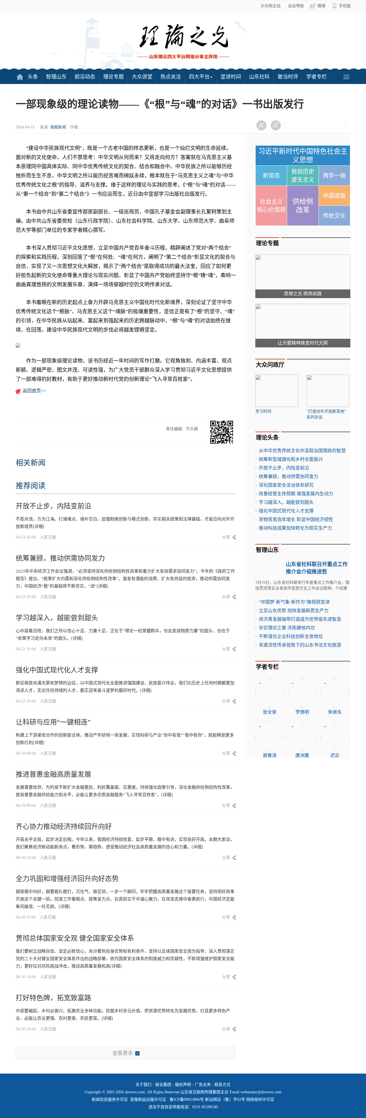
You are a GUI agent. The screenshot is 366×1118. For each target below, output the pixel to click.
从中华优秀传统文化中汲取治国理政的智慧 (302, 450)
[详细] (38, 526)
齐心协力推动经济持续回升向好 (64, 826)
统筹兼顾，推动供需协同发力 (60, 558)
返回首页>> (34, 390)
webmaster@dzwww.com (260, 1092)
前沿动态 (85, 77)
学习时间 (263, 411)
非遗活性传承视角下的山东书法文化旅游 (300, 645)
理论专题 (113, 77)
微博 (321, 6)
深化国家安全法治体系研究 (286, 485)
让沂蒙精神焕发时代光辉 (303, 342)
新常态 (271, 176)
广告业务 (203, 1084)
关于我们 (144, 1084)
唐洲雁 (302, 755)
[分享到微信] (297, 125)
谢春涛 (270, 755)
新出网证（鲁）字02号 (225, 1099)
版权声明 (183, 1084)
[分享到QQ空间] (325, 125)
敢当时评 (288, 77)
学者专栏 (316, 77)
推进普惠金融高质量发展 (53, 774)
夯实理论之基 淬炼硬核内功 (287, 627)
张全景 (270, 712)
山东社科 (259, 77)
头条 (33, 77)
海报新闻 (58, 127)
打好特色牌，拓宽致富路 (53, 998)
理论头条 (267, 437)
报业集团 (163, 1084)
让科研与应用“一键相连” (53, 722)
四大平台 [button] (199, 77)
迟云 (334, 755)
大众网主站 (270, 6)
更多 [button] (346, 77)
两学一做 (334, 176)
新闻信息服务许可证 (110, 1099)
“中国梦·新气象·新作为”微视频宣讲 (294, 602)
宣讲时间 (230, 77)
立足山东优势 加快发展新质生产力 (294, 610)
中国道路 (334, 196)
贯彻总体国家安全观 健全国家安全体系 (75, 938)
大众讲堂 (142, 77)
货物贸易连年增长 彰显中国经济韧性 (296, 519)
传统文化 (334, 216)
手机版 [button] (345, 6)
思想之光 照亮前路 (303, 293)
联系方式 (222, 1084)
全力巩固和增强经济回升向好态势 (67, 878)
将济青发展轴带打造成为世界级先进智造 (300, 619)
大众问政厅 (270, 365)
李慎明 (302, 712)
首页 (20, 77)
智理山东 (56, 77)
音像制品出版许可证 (148, 1099)
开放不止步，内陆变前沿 (53, 506)
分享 (226, 537)
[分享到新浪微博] (311, 125)
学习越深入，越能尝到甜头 (57, 618)
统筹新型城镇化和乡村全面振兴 (291, 459)
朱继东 (335, 712)
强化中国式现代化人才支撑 (57, 670)
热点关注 (170, 77)
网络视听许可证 (260, 1099)
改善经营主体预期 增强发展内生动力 (296, 493)
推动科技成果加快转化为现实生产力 (295, 528)
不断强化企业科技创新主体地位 (291, 636)
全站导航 (296, 6)
